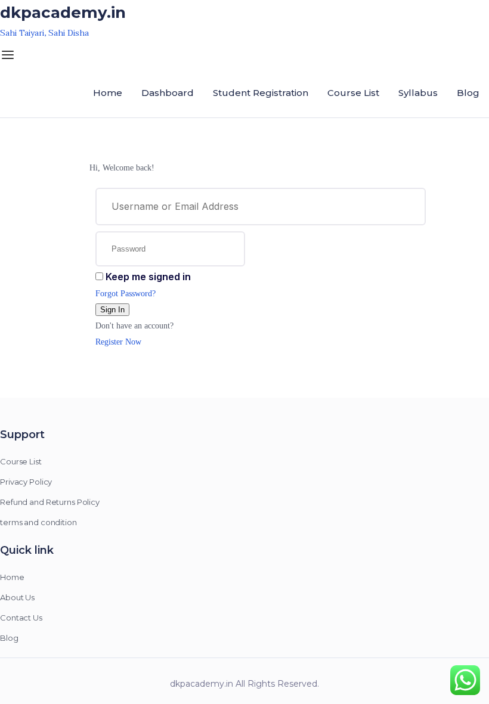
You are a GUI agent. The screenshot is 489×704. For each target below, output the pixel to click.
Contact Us (21, 617)
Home (12, 577)
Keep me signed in (148, 277)
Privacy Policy (26, 481)
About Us (17, 597)
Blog (468, 92)
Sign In (112, 309)
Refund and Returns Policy (50, 502)
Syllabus (418, 92)
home (107, 92)
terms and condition (38, 522)
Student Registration (260, 92)
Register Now (118, 341)
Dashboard (167, 92)
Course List (353, 92)
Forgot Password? (125, 293)
